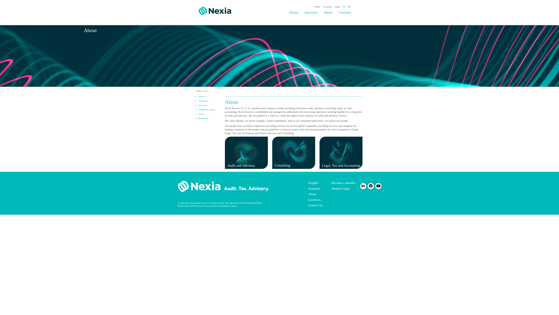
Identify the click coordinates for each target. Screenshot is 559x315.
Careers (345, 12)
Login (337, 7)
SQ (343, 6)
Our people (202, 105)
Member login (340, 188)
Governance (203, 101)
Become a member (343, 183)
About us (202, 97)
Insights (313, 183)
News (328, 12)
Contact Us (315, 205)
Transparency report (206, 110)
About (293, 12)
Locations (327, 7)
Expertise (314, 188)
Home (317, 7)
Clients (201, 114)
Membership (203, 118)
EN (349, 6)
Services (311, 12)
